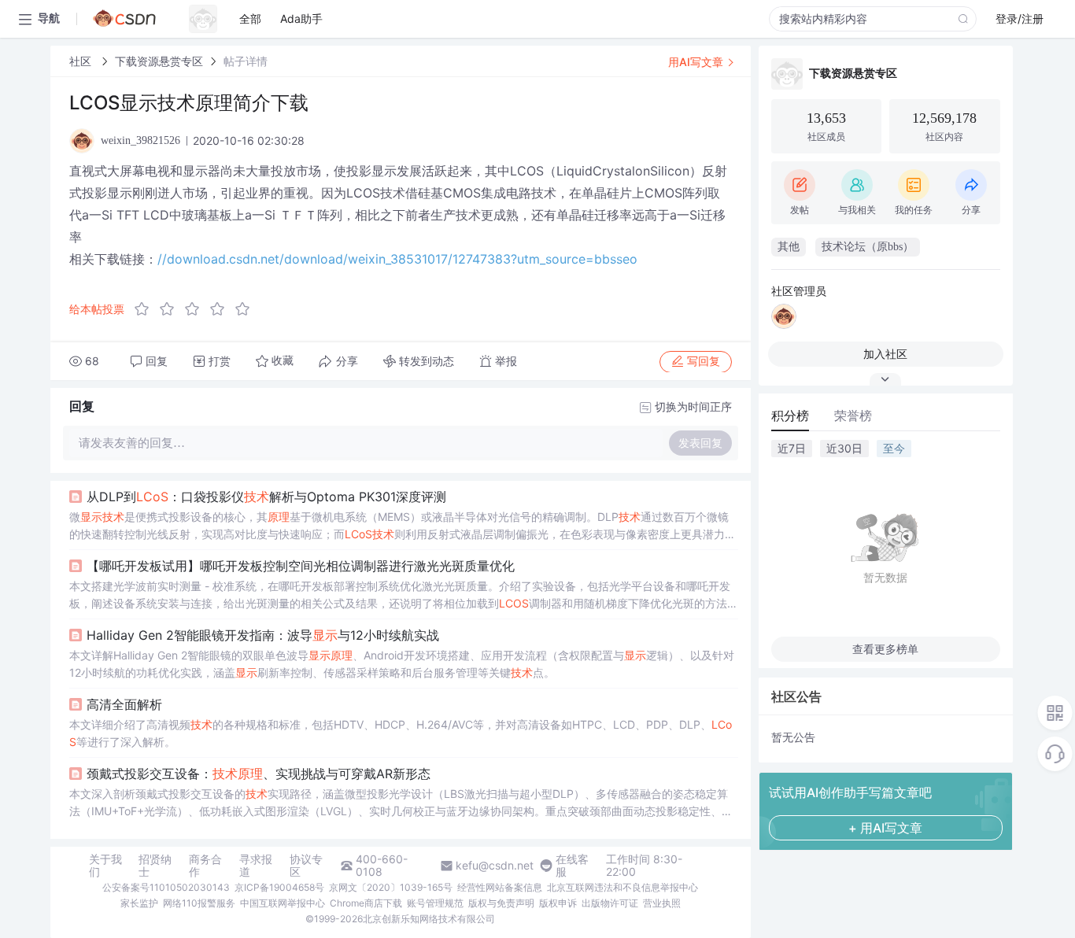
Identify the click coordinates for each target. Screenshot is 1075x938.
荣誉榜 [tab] (853, 415)
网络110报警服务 (199, 903)
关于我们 (105, 865)
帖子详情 (245, 61)
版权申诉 (558, 903)
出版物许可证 (610, 903)
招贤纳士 (155, 865)
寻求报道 (255, 865)
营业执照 (662, 903)
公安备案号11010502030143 (166, 887)
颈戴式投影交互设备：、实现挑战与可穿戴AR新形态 (258, 773)
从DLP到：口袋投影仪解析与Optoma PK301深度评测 (266, 496)
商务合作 (205, 865)
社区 (81, 61)
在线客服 (572, 865)
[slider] (197, 309)
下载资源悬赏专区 (159, 61)
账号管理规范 (435, 903)
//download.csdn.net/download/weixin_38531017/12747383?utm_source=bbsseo (397, 259)
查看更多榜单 (885, 648)
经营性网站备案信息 (499, 887)
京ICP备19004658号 (279, 887)
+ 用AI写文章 (885, 828)
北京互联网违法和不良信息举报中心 (622, 887)
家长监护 (139, 903)
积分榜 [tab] (790, 415)
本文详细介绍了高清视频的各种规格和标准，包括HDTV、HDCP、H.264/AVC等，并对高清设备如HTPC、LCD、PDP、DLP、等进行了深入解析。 (400, 733)
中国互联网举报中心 (282, 903)
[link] (81, 61)
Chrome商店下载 (366, 903)
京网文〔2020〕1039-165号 (391, 887)
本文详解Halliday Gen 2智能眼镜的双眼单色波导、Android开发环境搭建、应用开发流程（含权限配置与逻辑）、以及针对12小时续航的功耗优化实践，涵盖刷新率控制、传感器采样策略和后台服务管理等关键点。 (401, 663)
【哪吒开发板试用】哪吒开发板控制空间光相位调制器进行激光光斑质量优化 (301, 566)
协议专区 (306, 865)
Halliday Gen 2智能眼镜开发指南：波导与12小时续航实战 (263, 635)
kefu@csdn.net (495, 865)
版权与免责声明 (501, 903)
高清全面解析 (124, 704)
